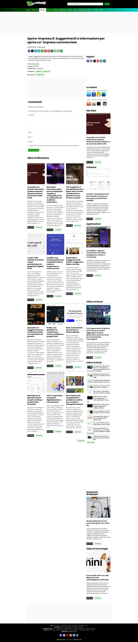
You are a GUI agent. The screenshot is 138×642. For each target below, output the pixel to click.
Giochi (70, 10)
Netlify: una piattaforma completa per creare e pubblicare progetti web (55, 332)
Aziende (38, 71)
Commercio (46, 71)
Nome (30, 132)
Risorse (75, 10)
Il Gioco (75, 628)
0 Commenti (40, 75)
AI (37, 10)
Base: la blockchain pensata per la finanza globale (74, 330)
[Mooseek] (36, 6)
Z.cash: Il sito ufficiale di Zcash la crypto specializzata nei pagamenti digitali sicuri (35, 263)
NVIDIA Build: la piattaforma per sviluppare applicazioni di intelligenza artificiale (101, 406)
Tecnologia (99, 99)
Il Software (60, 628)
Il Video (93, 628)
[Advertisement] (69, 23)
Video (101, 10)
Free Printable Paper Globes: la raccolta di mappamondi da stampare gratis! (101, 418)
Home (28, 10)
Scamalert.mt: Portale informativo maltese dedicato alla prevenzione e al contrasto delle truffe (35, 192)
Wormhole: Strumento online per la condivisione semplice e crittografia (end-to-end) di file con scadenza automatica (55, 194)
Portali (69, 625)
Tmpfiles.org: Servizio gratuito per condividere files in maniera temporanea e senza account (55, 263)
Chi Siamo (56, 625)
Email (30, 137)
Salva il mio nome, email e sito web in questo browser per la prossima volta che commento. (54, 145)
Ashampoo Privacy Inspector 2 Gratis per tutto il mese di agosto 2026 (101, 438)
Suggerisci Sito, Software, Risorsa (74, 627)
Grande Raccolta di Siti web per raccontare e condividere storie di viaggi (101, 375)
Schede (96, 10)
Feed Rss (74, 625)
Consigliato (63, 625)
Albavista (69, 639)
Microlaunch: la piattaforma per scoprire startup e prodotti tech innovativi (35, 399)
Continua (39, 227)
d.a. (49, 60)
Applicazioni (62, 10)
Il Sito (54, 628)
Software (55, 10)
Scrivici (62, 627)
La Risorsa (81, 628)
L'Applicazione (67, 628)
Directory (42, 10)
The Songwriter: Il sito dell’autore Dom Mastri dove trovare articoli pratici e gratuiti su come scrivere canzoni (74, 192)
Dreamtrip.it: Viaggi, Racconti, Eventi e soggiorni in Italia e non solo (74, 261)
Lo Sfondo (87, 628)
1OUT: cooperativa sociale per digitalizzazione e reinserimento (54, 398)
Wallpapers (82, 10)
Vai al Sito (35, 64)
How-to (88, 630)
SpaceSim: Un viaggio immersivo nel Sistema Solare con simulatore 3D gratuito (35, 332)
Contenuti (80, 625)
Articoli (34, 10)
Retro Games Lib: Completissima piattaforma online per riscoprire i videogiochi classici (74, 399)
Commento (31, 115)
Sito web (30, 141)
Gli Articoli (90, 442)
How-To (89, 10)
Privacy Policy (73, 631)
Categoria (81, 441)
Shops (49, 10)
